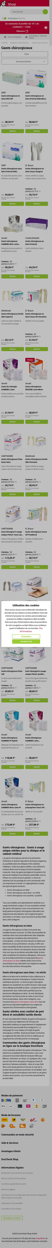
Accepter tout (26, 641)
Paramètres (26, 636)
